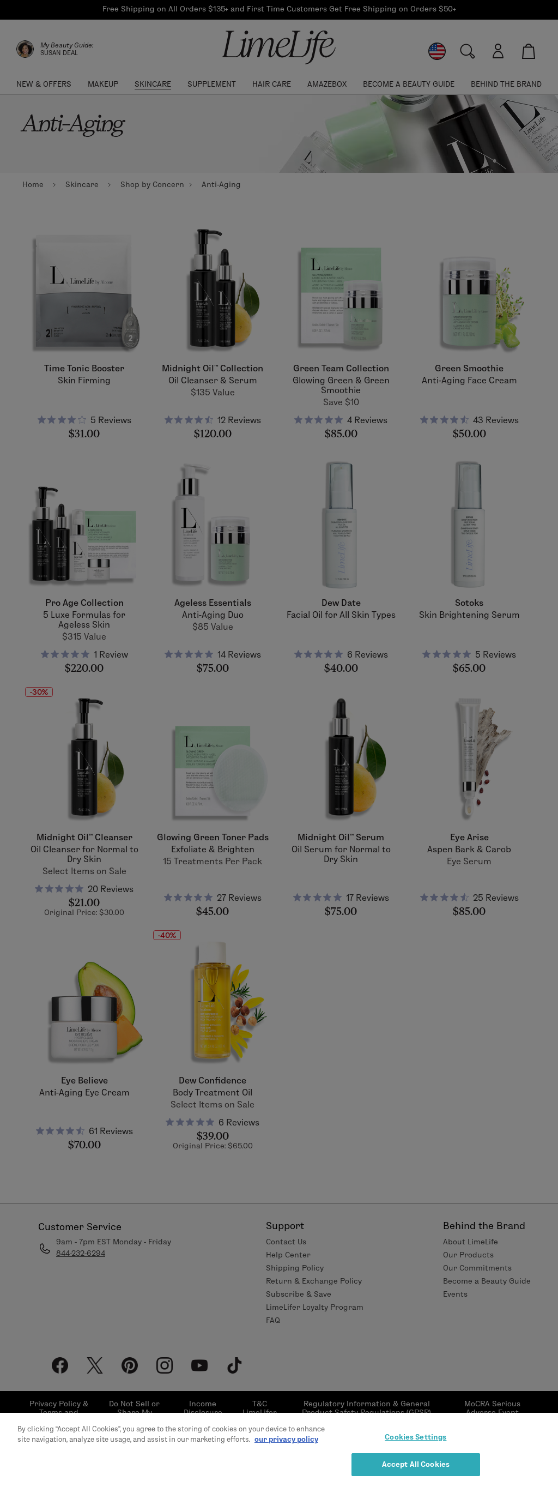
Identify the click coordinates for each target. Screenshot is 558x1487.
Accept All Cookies (416, 1464)
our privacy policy (286, 1439)
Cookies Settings (415, 1437)
